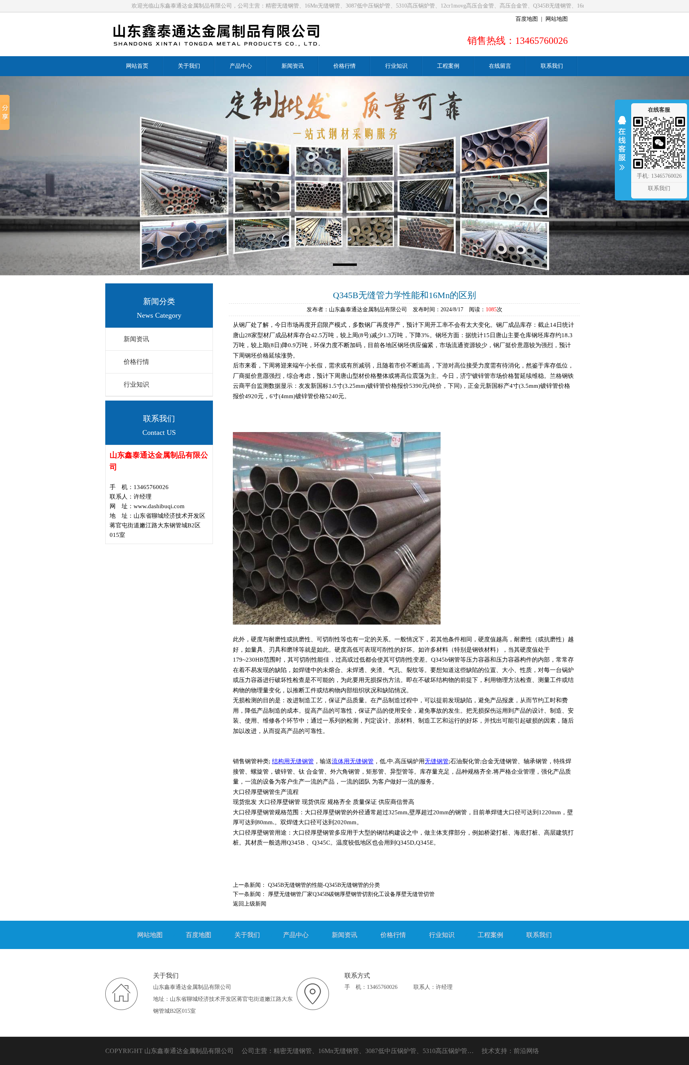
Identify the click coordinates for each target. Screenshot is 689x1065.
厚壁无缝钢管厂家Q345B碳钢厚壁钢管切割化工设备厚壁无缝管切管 (351, 894)
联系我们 (539, 934)
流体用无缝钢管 (353, 761)
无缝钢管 (437, 761)
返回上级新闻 (249, 904)
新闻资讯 (136, 339)
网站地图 (556, 19)
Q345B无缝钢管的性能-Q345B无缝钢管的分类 (324, 885)
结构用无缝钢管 (293, 761)
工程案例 (490, 934)
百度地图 (527, 19)
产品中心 (296, 934)
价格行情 (136, 361)
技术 (488, 1050)
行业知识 (136, 384)
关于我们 (247, 934)
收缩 (622, 148)
